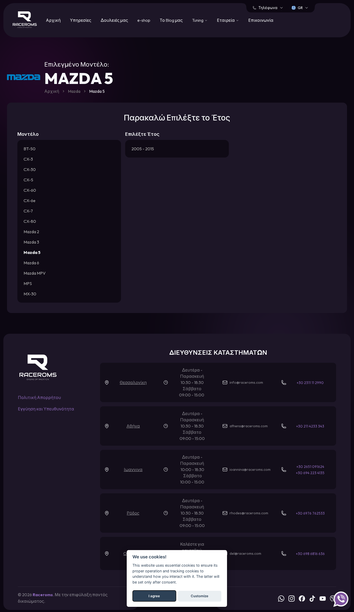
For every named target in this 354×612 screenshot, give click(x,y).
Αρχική (53, 20)
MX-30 (30, 293)
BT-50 (30, 148)
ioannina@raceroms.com (250, 469)
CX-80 (30, 221)
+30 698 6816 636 (310, 553)
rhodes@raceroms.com (249, 513)
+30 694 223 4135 (310, 473)
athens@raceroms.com (249, 426)
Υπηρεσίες (80, 20)
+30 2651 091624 (310, 466)
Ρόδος (133, 513)
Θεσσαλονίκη (133, 382)
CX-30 (30, 169)
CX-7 (28, 211)
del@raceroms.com (245, 553)
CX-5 (28, 179)
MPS (28, 283)
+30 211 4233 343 (310, 426)
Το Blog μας (171, 20)
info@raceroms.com (246, 382)
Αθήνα (133, 426)
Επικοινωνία (260, 20)
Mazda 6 (31, 262)
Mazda (74, 91)
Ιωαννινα (133, 469)
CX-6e (30, 200)
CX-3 (28, 159)
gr (300, 7)
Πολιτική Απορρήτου (39, 397)
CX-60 (30, 190)
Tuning (197, 20)
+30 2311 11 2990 (310, 382)
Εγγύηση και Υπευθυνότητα (46, 408)
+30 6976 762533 (310, 513)
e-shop (143, 20)
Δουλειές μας (114, 20)
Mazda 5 (32, 252)
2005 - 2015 (142, 148)
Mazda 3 (31, 242)
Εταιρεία (226, 20)
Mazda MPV (35, 273)
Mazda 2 (31, 231)
